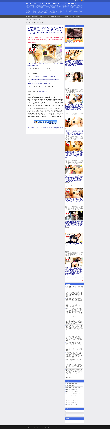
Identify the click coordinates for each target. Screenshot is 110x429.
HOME (28, 16)
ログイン (67, 420)
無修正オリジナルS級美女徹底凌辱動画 (73, 16)
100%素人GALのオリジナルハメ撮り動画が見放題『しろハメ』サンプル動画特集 (51, 4)
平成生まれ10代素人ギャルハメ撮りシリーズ (73, 387)
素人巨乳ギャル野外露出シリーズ (71, 402)
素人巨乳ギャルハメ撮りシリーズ (71, 400)
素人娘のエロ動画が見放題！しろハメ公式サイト (41, 16)
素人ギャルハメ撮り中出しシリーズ (72, 391)
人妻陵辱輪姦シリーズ (70, 385)
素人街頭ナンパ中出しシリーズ (71, 404)
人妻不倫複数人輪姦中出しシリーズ (72, 383)
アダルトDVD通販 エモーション (58, 16)
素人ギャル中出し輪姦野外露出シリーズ (73, 393)
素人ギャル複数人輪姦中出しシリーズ (39, 132)
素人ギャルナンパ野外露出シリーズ (72, 389)
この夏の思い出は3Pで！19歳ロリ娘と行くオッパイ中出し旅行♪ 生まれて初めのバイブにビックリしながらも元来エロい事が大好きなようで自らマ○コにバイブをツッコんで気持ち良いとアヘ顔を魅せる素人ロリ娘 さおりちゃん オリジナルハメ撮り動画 (45, 30)
